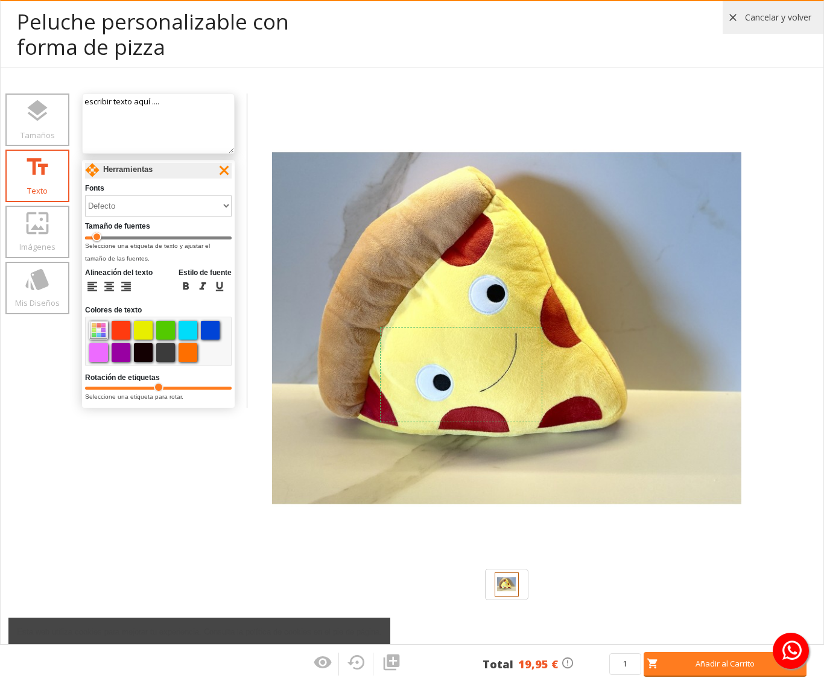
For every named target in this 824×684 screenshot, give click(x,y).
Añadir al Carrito (725, 663)
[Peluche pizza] (507, 583)
